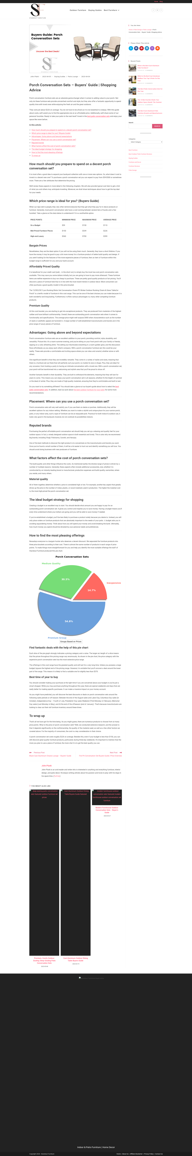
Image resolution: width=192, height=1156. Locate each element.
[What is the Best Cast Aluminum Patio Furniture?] (132, 68)
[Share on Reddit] (157, 48)
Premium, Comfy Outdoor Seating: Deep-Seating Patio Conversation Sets (44, 960)
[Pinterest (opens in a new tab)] (161, 10)
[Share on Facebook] (136, 48)
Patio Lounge (73, 76)
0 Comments (149, 70)
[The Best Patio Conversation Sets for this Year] (132, 91)
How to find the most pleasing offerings (47, 152)
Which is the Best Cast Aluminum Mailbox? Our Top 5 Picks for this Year (149, 78)
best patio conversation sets (98, 116)
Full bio (57, 776)
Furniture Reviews (134, 166)
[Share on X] (131, 48)
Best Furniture (133, 150)
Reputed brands (38, 143)
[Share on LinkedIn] (147, 48)
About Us (125, 1154)
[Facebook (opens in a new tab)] (157, 10)
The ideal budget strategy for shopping (47, 149)
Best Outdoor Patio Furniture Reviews (140, 154)
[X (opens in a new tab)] (153, 10)
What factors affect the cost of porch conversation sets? (54, 146)
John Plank (34, 76)
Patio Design (138, 29)
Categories (132, 139)
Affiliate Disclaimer (136, 1154)
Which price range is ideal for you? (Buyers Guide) (51, 133)
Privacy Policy (149, 1154)
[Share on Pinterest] (141, 48)
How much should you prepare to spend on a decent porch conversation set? (61, 130)
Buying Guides (59, 76)
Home (156, 1)
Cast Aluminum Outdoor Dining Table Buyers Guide (75, 959)
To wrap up (36, 156)
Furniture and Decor (135, 162)
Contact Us (159, 1154)
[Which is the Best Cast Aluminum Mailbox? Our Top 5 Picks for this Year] (132, 79)
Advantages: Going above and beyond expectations (52, 136)
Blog (161, 1)
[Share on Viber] (152, 48)
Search (131, 122)
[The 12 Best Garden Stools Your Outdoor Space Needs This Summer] (132, 102)
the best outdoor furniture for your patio (89, 390)
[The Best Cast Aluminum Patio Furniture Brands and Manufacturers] (132, 113)
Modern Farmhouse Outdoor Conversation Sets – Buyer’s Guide (107, 810)
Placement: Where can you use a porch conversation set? (54, 140)
